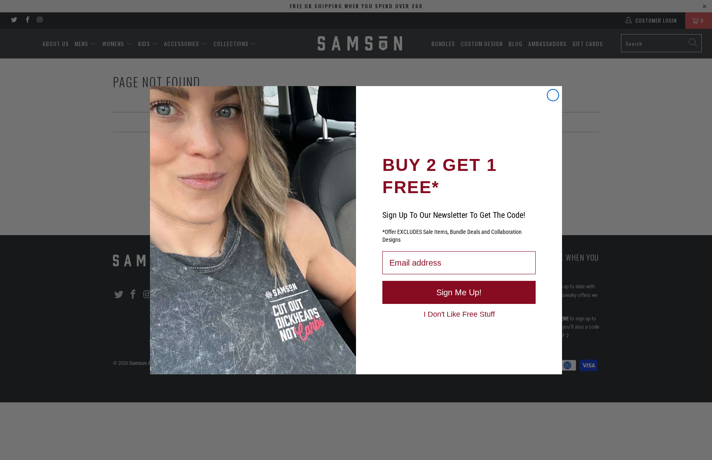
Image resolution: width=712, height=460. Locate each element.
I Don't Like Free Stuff (459, 314)
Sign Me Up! (459, 292)
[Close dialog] (553, 95)
